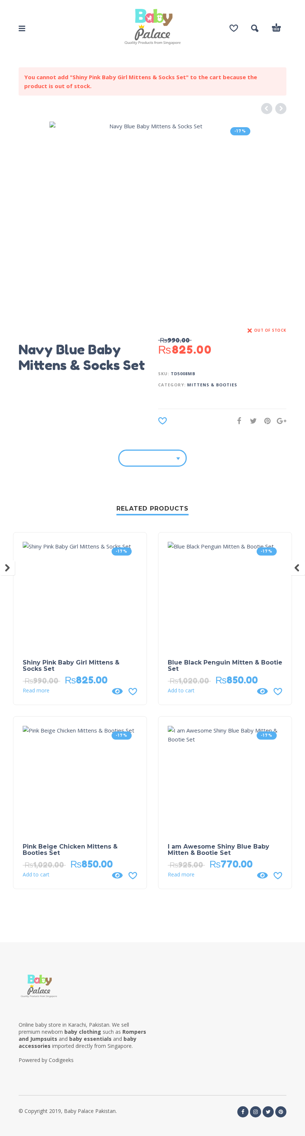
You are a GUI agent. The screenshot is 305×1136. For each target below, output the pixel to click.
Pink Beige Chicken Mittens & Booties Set (70, 849)
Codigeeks (61, 1059)
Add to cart (181, 690)
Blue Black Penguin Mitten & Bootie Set (225, 665)
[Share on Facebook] (237, 421)
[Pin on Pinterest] (265, 421)
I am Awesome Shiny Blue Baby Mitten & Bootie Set (218, 849)
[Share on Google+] (279, 421)
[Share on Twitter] (251, 421)
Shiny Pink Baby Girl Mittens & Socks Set (71, 665)
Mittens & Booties (212, 384)
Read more (36, 690)
